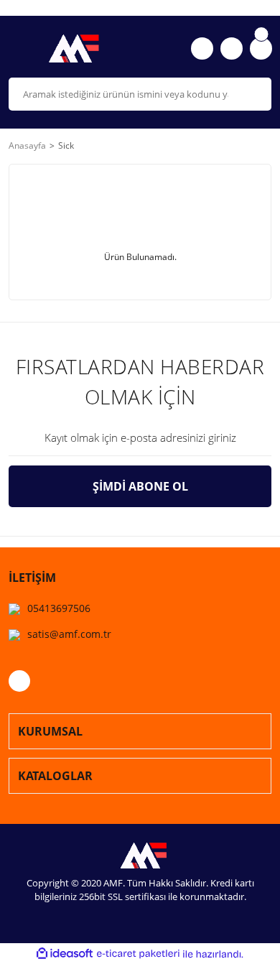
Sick (66, 145)
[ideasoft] (64, 954)
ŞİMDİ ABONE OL (140, 486)
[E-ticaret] (138, 953)
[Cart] (261, 48)
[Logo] (70, 48)
